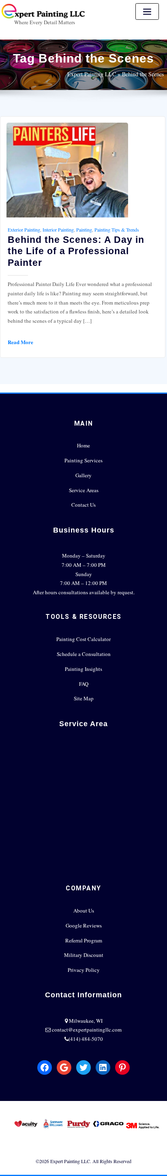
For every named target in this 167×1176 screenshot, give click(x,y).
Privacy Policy (84, 969)
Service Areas (83, 490)
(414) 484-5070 (86, 1038)
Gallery (83, 475)
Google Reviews (84, 925)
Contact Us (83, 504)
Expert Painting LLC (91, 74)
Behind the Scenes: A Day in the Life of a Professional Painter (76, 250)
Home (83, 445)
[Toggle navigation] (147, 11)
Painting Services (83, 460)
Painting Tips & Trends (116, 229)
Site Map (84, 698)
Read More (20, 342)
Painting (84, 229)
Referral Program (83, 940)
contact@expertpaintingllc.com (87, 1029)
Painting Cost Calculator (83, 639)
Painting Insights (83, 669)
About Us (83, 910)
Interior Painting (58, 229)
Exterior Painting (24, 229)
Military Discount (83, 955)
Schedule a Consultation (84, 654)
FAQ (83, 683)
